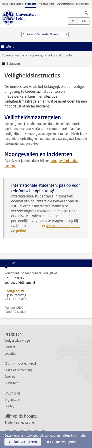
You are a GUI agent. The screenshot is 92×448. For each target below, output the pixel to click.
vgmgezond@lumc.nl (19, 283)
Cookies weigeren (63, 442)
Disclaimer (11, 383)
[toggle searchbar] (86, 12)
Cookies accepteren (23, 442)
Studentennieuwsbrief (19, 422)
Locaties (10, 354)
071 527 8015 (14, 278)
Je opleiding (36, 55)
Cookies (9, 377)
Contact (9, 347)
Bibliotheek (82, 4)
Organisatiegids (65, 4)
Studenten (30, 4)
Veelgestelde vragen (17, 341)
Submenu (13, 64)
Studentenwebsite (13, 55)
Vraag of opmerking (18, 370)
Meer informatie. (74, 435)
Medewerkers (46, 4)
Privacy (9, 406)
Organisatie (12, 400)
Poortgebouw (14, 291)
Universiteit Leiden (12, 4)
